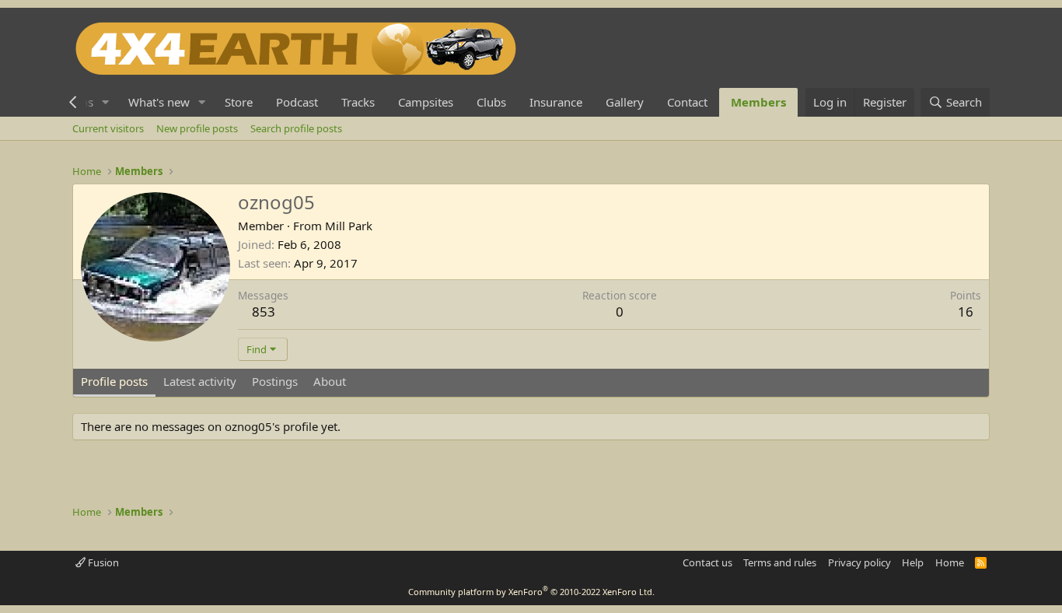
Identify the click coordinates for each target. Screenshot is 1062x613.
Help (913, 562)
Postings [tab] (275, 381)
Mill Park (348, 225)
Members (758, 102)
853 (263, 312)
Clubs (491, 102)
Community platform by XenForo (531, 591)
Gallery (625, 102)
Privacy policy (859, 562)
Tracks (358, 102)
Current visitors (108, 128)
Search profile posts (296, 128)
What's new (159, 102)
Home (949, 562)
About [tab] (329, 381)
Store (239, 102)
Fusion (102, 562)
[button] (106, 102)
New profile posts (197, 128)
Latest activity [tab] (199, 381)
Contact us (707, 562)
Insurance (555, 102)
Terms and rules (779, 562)
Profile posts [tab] (114, 381)
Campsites (425, 102)
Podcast (297, 102)
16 (965, 312)
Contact (687, 102)
